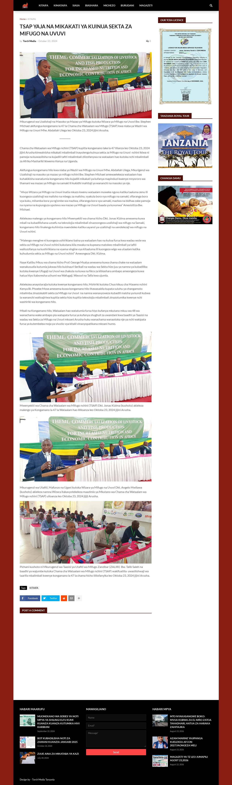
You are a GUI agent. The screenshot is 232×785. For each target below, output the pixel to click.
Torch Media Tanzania (43, 779)
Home (23, 19)
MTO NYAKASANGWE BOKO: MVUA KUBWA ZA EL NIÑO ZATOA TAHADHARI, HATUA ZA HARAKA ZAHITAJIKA (190, 722)
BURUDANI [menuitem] (127, 5)
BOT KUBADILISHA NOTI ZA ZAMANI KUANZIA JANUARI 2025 (57, 740)
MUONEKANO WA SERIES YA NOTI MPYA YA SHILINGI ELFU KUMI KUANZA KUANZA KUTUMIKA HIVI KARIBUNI (58, 722)
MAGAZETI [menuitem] (145, 5)
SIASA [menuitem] (76, 5)
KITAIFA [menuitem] (43, 5)
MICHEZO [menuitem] (109, 5)
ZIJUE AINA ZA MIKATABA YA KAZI (58, 753)
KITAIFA (32, 19)
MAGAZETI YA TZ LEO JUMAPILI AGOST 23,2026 (189, 758)
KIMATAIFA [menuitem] (60, 5)
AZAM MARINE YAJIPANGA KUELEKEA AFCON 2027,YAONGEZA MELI (186, 742)
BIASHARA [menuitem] (91, 5)
